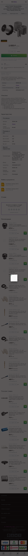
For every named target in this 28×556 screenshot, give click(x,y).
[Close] (17, 274)
